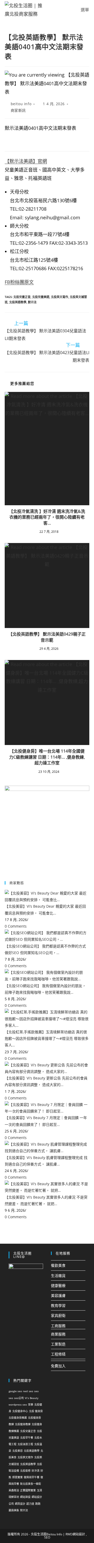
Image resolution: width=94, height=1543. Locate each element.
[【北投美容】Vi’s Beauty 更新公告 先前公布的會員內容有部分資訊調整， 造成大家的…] (47, 1067)
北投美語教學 (31, 1450)
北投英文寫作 (59, 297)
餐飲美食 (58, 1265)
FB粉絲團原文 (19, 282)
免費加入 (58, 1365)
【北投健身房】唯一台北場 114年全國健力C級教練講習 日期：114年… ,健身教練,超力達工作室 (47, 757)
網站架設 (25, 1497)
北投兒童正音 (22, 297)
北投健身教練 (23, 1424)
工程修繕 (58, 1354)
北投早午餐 (26, 1437)
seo (31, 1391)
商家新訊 (18, 110)
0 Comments (16, 926)
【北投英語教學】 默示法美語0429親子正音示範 (47, 637)
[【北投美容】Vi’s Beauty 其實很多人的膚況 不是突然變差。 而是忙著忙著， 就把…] (47, 1186)
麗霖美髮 (14, 1510)
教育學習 (58, 1305)
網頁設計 (20, 1503)
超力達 (30, 1503)
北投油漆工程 (25, 1444)
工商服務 (58, 1325)
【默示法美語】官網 (26, 161)
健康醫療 (58, 1285)
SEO (47, 1537)
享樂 (30, 1404)
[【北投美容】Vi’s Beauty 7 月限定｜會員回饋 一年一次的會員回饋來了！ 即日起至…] (47, 1107)
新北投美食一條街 (30, 1484)
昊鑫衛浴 (14, 1490)
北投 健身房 (36, 1411)
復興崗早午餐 (31, 1477)
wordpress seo (18, 1404)
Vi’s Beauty (31, 1398)
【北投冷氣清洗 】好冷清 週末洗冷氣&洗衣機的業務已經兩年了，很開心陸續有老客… (47, 517)
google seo (15, 1391)
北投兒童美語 (40, 297)
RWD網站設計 (75, 1534)
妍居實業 (17, 1477)
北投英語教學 (17, 302)
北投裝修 (25, 1470)
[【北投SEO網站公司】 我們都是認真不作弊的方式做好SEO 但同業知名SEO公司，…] (47, 935)
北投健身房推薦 (18, 1417)
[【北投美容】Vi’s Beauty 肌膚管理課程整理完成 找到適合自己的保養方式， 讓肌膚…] (47, 1147)
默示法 (32, 302)
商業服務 (58, 1334)
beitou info (21, 103)
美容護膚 (58, 1295)
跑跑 (37, 1503)
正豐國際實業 (28, 1490)
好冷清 (35, 1470)
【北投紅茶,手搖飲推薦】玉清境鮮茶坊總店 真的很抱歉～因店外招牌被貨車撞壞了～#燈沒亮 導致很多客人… (47, 1038)
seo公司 (19, 1398)
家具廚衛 (58, 1315)
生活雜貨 (58, 1275)
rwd (25, 1391)
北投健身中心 (20, 1411)
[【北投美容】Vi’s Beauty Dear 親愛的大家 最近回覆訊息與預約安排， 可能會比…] (47, 895)
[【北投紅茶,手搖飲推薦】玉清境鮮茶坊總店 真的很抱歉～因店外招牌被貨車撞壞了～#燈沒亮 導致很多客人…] (47, 1018)
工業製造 (58, 1344)
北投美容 (17, 1450)
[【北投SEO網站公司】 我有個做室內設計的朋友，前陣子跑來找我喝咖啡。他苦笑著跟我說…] (47, 975)
